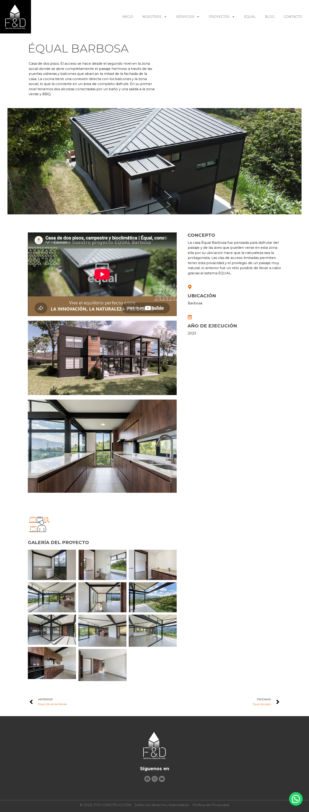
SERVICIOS (185, 17)
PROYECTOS (219, 17)
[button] (296, 799)
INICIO (127, 17)
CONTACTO (293, 17)
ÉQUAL (250, 17)
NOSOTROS (152, 17)
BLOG (270, 17)
